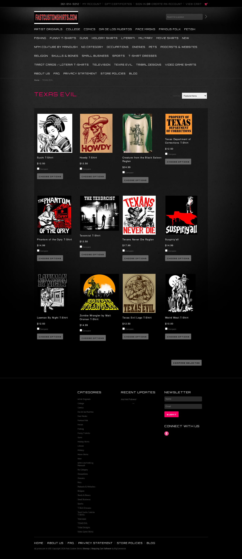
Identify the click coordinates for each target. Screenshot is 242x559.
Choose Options (50, 176)
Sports (118, 55)
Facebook (166, 433)
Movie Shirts (167, 38)
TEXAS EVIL (123, 64)
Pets (153, 47)
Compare (44, 168)
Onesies (138, 47)
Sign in (141, 4)
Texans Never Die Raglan (138, 239)
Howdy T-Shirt (88, 157)
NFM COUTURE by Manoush (56, 47)
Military (146, 38)
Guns (84, 38)
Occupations (118, 47)
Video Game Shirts (180, 64)
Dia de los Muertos (115, 29)
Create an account (166, 4)
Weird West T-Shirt (176, 317)
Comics (89, 29)
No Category (92, 47)
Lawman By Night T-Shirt (52, 317)
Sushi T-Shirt (45, 157)
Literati (128, 38)
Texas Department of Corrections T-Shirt (178, 140)
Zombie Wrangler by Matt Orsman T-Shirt (95, 317)
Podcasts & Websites (179, 47)
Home (36, 80)
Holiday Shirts (105, 38)
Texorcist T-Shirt (90, 235)
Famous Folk (170, 29)
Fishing (40, 38)
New (185, 38)
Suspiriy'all (172, 239)
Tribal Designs (148, 64)
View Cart (194, 4)
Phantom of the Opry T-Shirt (54, 239)
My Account (92, 4)
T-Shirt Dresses (142, 55)
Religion (41, 55)
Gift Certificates (118, 4)
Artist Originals (48, 29)
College (73, 29)
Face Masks (145, 29)
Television (101, 64)
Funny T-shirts (63, 38)
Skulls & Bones (65, 55)
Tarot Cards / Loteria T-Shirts (61, 64)
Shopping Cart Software (101, 548)
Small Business (95, 55)
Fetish (189, 29)
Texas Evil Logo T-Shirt (137, 317)
